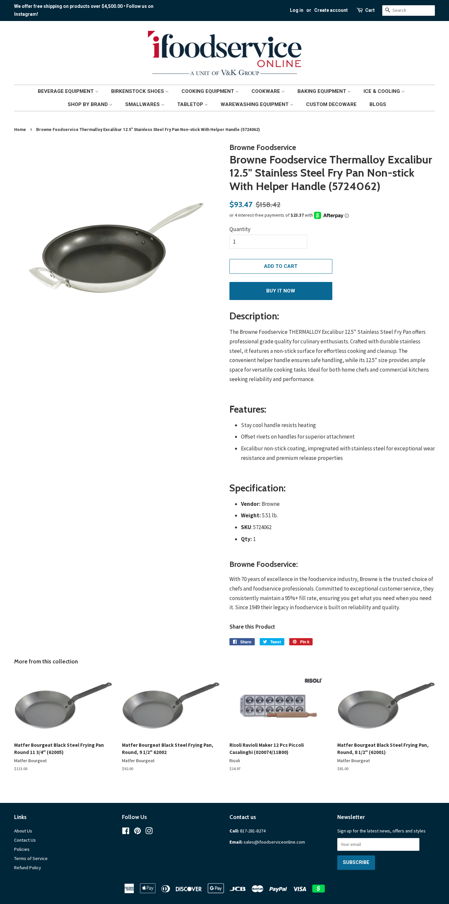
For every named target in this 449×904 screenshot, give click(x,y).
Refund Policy (27, 868)
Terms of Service (31, 858)
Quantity (239, 229)
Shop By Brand (88, 104)
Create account (331, 10)
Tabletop (190, 104)
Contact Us (25, 840)
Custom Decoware (331, 104)
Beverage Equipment (66, 91)
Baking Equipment (322, 91)
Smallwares (143, 104)
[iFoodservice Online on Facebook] (126, 832)
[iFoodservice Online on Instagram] (149, 832)
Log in (296, 10)
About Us (23, 831)
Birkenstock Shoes (138, 91)
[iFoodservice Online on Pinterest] (137, 832)
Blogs (377, 104)
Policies (22, 849)
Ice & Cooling (382, 91)
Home (20, 129)
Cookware (266, 91)
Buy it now (280, 291)
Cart (370, 10)
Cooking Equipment (208, 91)
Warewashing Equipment (255, 104)
